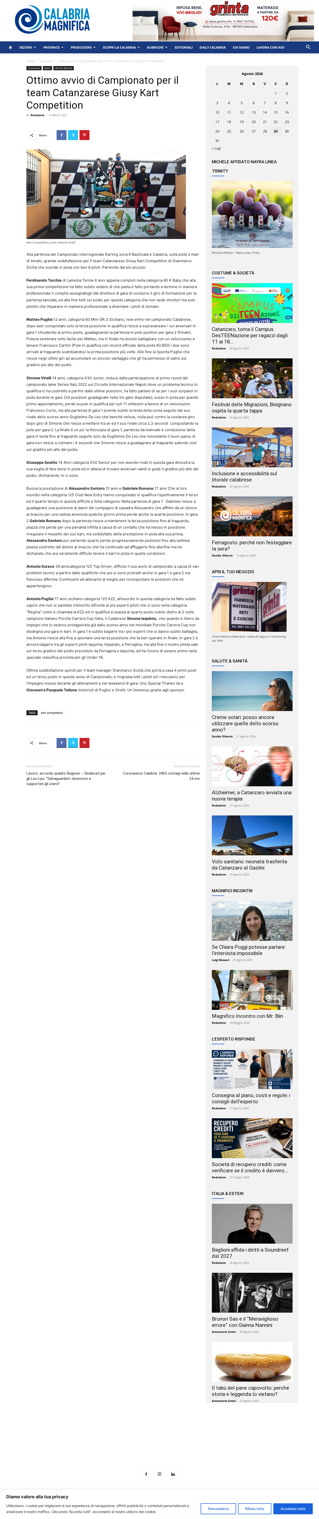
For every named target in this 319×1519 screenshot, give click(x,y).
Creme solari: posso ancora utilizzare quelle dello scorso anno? (245, 723)
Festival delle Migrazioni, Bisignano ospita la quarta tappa (252, 407)
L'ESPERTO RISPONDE (233, 1039)
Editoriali (184, 47)
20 (254, 121)
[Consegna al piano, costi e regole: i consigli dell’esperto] (252, 1069)
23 (287, 121)
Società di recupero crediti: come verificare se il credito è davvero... (250, 1167)
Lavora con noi (270, 47)
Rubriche (155, 47)
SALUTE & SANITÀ (229, 660)
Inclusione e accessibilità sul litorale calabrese (244, 477)
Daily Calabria (213, 47)
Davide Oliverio (222, 555)
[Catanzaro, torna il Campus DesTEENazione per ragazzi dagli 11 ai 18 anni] (252, 303)
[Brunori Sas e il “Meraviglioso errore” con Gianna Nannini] (252, 1293)
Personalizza (218, 1509)
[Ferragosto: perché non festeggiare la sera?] (252, 516)
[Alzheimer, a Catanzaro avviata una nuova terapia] (252, 766)
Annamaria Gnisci (224, 1332)
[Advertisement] (159, 1445)
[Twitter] (73, 135)
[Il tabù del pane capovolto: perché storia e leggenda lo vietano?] (252, 1362)
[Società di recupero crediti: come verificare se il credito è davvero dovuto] (252, 1138)
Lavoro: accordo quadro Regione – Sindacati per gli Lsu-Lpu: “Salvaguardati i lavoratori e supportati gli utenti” (66, 778)
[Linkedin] (173, 1474)
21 (265, 121)
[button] (308, 47)
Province (51, 47)
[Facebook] (62, 135)
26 (242, 131)
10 (217, 112)
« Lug (216, 148)
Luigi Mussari (220, 960)
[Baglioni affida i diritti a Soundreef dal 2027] (252, 1224)
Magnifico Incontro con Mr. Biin (247, 1016)
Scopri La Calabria (119, 47)
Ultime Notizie (63, 68)
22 (276, 121)
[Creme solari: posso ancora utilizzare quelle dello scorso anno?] (252, 691)
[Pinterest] (84, 135)
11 (229, 112)
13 (254, 112)
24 (217, 131)
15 (276, 112)
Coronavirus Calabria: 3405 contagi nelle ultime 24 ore (161, 776)
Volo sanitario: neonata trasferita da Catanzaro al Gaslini (249, 865)
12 (242, 112)
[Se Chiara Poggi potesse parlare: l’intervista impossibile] (252, 921)
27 (254, 131)
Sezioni (25, 47)
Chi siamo (241, 47)
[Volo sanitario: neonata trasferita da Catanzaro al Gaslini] (252, 835)
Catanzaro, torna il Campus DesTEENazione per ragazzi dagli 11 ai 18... (250, 335)
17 (217, 121)
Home (30, 61)
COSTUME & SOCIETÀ (233, 272)
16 (287, 112)
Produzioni (81, 47)
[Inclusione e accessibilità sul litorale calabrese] (252, 447)
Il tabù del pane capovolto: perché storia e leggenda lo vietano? (250, 1391)
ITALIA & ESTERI (227, 1193)
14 (265, 112)
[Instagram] (159, 1474)
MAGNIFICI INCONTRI (232, 890)
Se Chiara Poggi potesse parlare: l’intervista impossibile (249, 950)
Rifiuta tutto (254, 1509)
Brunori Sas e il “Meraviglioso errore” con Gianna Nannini (245, 1322)
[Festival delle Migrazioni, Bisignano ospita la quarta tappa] (252, 378)
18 (229, 121)
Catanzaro (47, 61)
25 (229, 131)
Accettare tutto (293, 1509)
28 (265, 131)
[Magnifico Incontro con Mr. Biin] (252, 990)
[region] (159, 1504)
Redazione (37, 115)
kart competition (52, 713)
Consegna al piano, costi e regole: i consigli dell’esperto (251, 1098)
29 (276, 131)
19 (242, 121)
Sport (47, 68)
